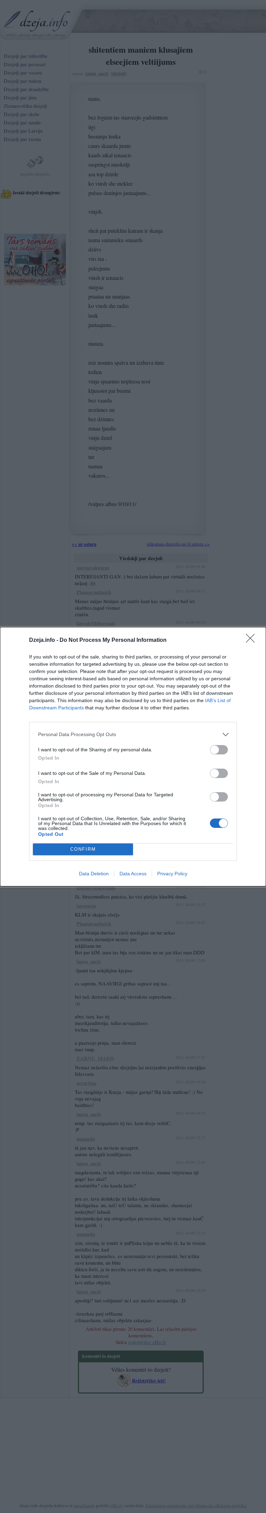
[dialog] (133, 756)
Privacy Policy (172, 873)
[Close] (252, 640)
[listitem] (133, 734)
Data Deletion (94, 873)
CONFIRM (83, 849)
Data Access (133, 873)
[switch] (219, 749)
